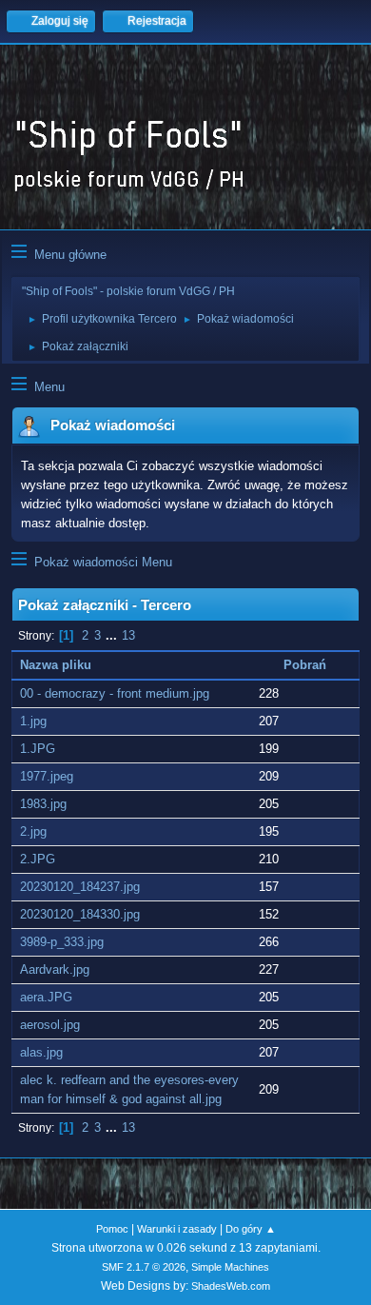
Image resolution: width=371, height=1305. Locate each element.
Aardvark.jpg (54, 969)
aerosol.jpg (50, 1025)
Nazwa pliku (57, 665)
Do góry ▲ (250, 1229)
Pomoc (112, 1229)
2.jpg (33, 831)
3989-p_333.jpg (62, 942)
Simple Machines (230, 1267)
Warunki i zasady (177, 1229)
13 (128, 635)
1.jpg (33, 721)
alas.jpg (41, 1052)
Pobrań (304, 665)
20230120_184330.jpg (80, 914)
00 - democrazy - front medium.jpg (114, 693)
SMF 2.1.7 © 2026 (144, 1267)
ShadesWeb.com (230, 1286)
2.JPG (37, 859)
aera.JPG (46, 997)
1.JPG (37, 748)
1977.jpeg (46, 776)
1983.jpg (43, 804)
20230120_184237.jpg (80, 887)
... (113, 635)
